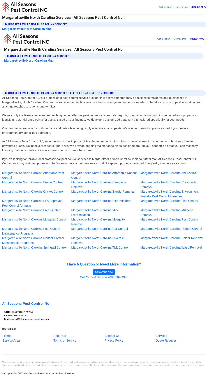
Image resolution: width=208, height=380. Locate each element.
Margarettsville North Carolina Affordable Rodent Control (104, 175)
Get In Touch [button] (165, 7)
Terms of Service (64, 340)
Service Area (11, 340)
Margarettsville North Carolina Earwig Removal (102, 191)
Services (161, 335)
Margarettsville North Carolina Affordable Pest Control (33, 175)
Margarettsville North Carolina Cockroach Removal (168, 185)
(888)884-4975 (198, 7)
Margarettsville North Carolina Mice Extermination (95, 212)
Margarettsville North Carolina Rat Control (99, 228)
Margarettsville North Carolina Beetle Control (32, 182)
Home (7, 335)
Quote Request (165, 340)
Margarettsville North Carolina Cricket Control (32, 191)
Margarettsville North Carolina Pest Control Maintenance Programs (31, 231)
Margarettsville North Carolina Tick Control (99, 247)
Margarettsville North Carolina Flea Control (169, 201)
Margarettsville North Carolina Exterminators (101, 201)
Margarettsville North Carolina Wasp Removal (171, 247)
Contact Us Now (104, 272)
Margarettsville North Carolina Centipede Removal (98, 185)
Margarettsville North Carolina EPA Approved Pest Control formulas (32, 203)
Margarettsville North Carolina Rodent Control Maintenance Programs (33, 240)
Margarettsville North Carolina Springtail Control (34, 247)
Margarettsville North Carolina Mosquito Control (34, 219)
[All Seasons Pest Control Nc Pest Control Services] (24, 7)
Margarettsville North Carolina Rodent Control (171, 228)
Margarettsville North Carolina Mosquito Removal (98, 222)
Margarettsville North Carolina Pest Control (169, 219)
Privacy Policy (113, 340)
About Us (59, 335)
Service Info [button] (182, 7)
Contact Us (112, 335)
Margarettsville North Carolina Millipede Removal (166, 212)
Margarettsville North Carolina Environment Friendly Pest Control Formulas (169, 194)
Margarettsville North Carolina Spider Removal (171, 238)
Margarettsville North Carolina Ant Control (168, 173)
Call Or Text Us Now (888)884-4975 (104, 277)
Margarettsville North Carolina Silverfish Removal (98, 240)
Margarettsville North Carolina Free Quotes (31, 210)
